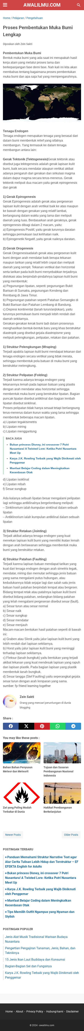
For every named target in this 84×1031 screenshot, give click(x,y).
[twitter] (26, 726)
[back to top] (76, 1022)
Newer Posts (13, 834)
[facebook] (11, 726)
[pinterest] (42, 726)
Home (9, 1011)
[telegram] (73, 726)
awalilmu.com (42, 5)
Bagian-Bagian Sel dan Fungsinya (28, 966)
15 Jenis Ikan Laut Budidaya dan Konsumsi (35, 959)
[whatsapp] (57, 726)
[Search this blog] (78, 5)
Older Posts (71, 834)
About (19, 1011)
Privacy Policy (34, 1011)
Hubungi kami (54, 1011)
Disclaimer (72, 1011)
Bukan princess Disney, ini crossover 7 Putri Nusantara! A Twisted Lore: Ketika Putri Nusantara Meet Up (43, 448)
